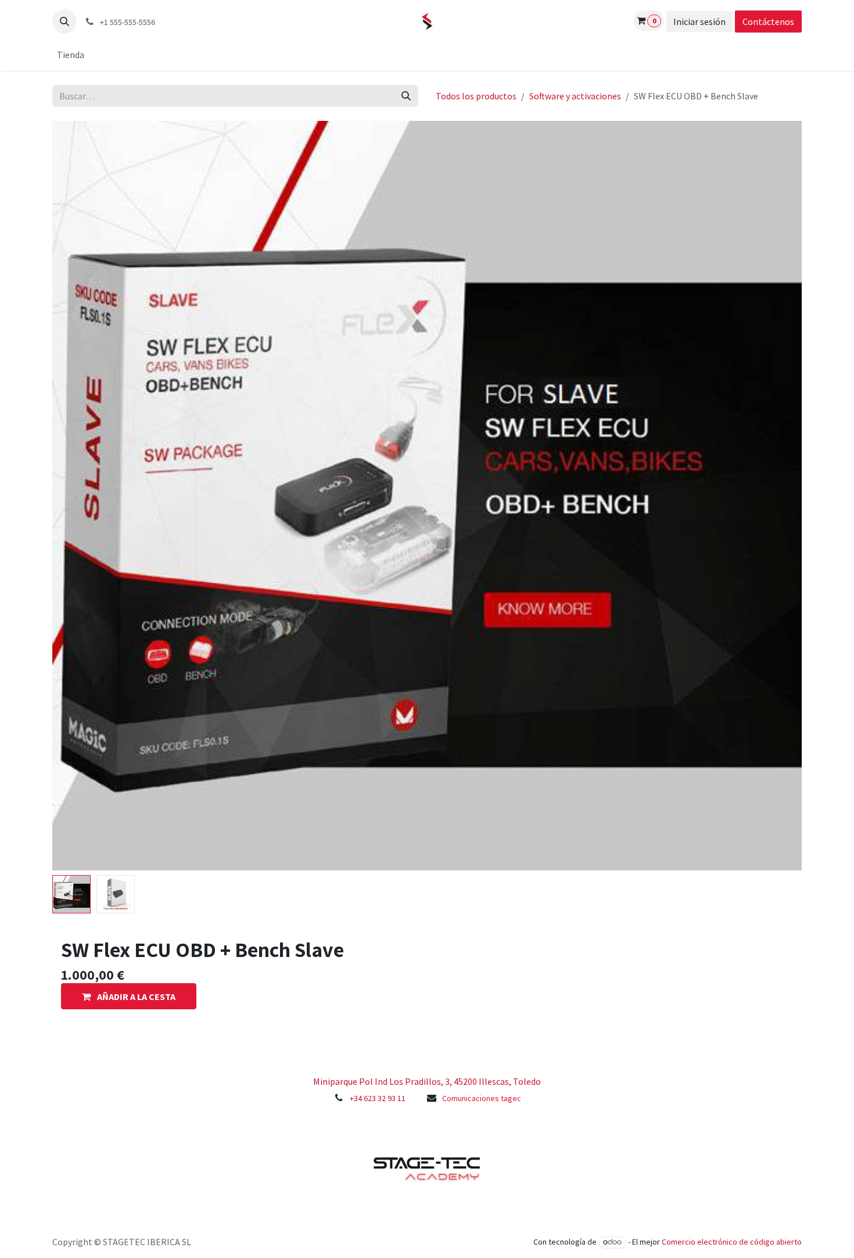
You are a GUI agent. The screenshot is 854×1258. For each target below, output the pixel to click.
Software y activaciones (575, 96)
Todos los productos (476, 96)
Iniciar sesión (699, 21)
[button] (64, 21)
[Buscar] (406, 96)
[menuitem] (70, 54)
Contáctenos (768, 21)
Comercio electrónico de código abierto (732, 1242)
